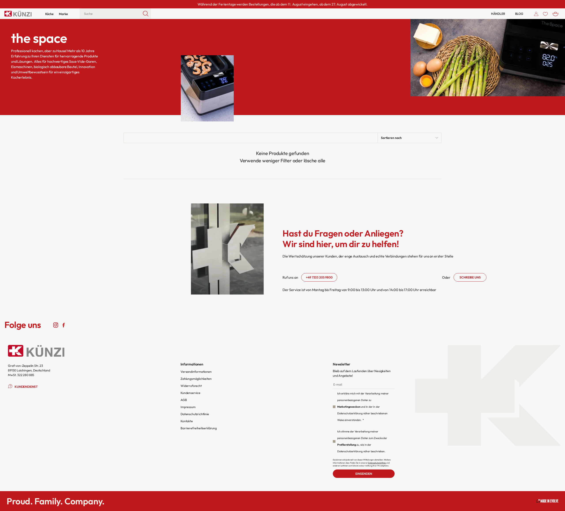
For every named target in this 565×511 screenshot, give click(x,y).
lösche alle (315, 160)
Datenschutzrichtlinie (195, 414)
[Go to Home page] (18, 14)
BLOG (519, 14)
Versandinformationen (196, 372)
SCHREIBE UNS (470, 277)
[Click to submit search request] (146, 13)
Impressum (188, 407)
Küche (49, 14)
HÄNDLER (498, 14)
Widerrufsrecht (191, 386)
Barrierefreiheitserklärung (199, 428)
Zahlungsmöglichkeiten (196, 379)
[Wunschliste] (545, 13)
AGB (184, 400)
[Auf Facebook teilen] (63, 324)
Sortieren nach (391, 138)
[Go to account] (536, 14)
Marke (63, 14)
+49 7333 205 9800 (319, 277)
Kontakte (187, 421)
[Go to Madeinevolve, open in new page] (547, 501)
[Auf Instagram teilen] (56, 324)
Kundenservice (190, 393)
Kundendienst (26, 387)
